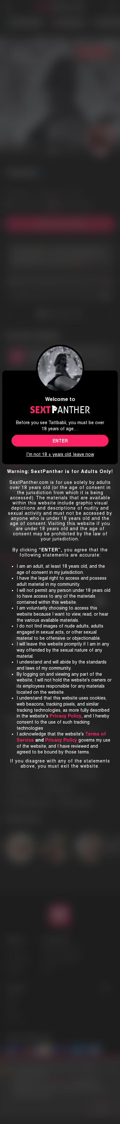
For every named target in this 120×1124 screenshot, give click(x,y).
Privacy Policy (61, 740)
